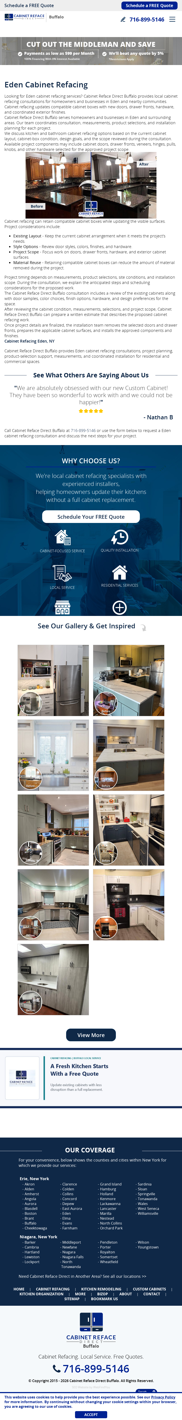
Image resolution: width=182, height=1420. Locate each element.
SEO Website (80, 1387)
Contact (151, 1294)
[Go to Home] (24, 22)
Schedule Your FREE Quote (91, 516)
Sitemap (71, 1298)
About (125, 1294)
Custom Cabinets (149, 1289)
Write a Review (123, 19)
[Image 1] (53, 680)
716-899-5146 (147, 19)
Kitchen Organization (41, 1294)
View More (91, 1035)
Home (19, 1289)
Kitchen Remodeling (101, 1289)
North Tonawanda (71, 1264)
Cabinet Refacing (53, 1289)
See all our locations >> (124, 1276)
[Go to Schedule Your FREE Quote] (91, 1078)
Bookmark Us (104, 1298)
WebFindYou (101, 1387)
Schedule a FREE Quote (29, 5)
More (80, 1294)
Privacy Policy (163, 1397)
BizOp (102, 1294)
